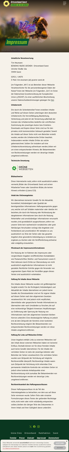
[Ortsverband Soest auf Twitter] (30, 427)
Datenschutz (54, 438)
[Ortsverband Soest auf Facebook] (34, 427)
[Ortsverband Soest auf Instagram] (38, 427)
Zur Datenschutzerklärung (11, 448)
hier (52, 100)
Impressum (41, 438)
